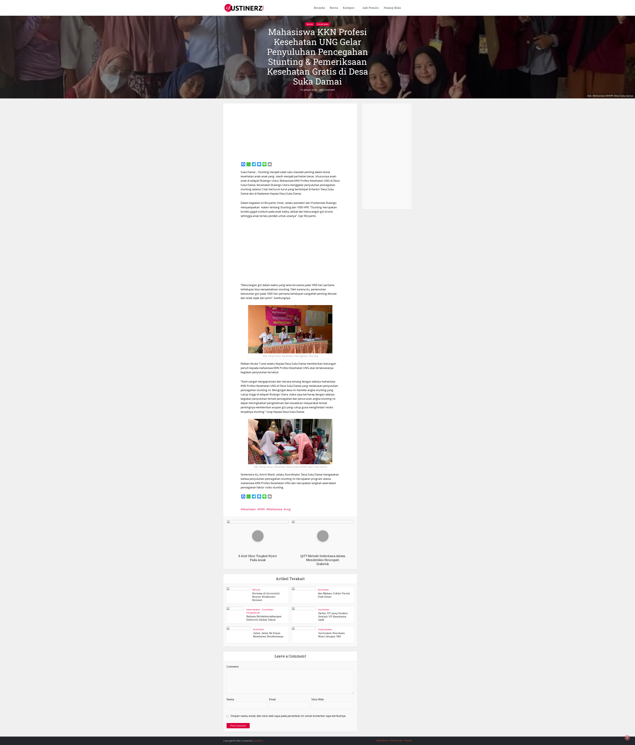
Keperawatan (253, 609)
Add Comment (327, 89)
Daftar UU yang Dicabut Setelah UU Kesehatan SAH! (333, 616)
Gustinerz (258, 740)
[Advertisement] (290, 131)
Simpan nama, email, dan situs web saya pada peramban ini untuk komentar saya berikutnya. (288, 716)
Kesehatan (322, 24)
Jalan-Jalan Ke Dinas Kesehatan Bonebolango (268, 634)
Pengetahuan (253, 612)
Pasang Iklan (392, 7)
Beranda (319, 7)
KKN (262, 509)
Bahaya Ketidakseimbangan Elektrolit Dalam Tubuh (264, 618)
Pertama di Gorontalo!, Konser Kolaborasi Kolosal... (266, 597)
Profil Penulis (396, 740)
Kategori (348, 7)
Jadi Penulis (370, 7)
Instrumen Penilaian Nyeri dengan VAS (331, 634)
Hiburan (256, 589)
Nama (230, 699)
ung (288, 509)
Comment (233, 666)
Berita (334, 7)
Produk (408, 740)
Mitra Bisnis (382, 740)
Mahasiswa (275, 509)
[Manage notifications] (627, 737)
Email (272, 699)
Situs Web (317, 699)
